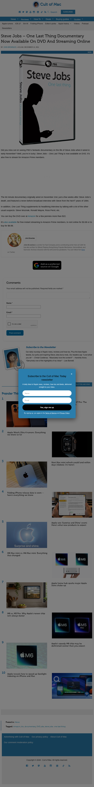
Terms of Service (51, 413)
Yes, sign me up (47, 407)
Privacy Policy (64, 413)
